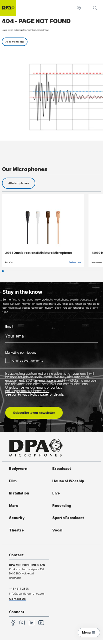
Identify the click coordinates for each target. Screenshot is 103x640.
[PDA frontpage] (8, 8)
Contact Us (17, 599)
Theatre (16, 530)
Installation (19, 493)
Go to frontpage (14, 41)
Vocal (57, 530)
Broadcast (61, 469)
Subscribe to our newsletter (34, 412)
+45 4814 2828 (19, 588)
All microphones (18, 183)
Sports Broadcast (68, 518)
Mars (13, 506)
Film (12, 481)
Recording (61, 506)
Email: (9, 326)
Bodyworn (18, 469)
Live (56, 493)
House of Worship (68, 481)
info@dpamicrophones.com (27, 593)
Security (16, 518)
